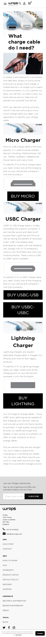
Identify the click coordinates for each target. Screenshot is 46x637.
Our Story (8, 544)
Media (6, 610)
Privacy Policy (11, 579)
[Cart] (29, 4)
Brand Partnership (13, 605)
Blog (5, 622)
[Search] (20, 4)
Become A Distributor (14, 601)
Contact (7, 549)
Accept (40, 633)
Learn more (18, 635)
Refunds (7, 584)
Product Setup (10, 575)
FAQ (5, 565)
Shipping (7, 589)
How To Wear (10, 560)
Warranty (8, 570)
